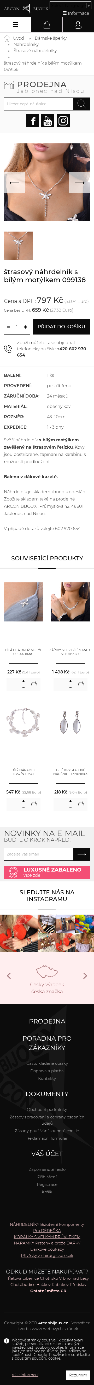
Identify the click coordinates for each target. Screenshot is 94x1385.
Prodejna (51, 87)
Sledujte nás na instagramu (47, 896)
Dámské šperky (51, 38)
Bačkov (44, 1284)
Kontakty (47, 1078)
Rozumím (78, 1375)
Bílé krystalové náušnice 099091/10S (70, 772)
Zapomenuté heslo (47, 1169)
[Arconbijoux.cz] (26, 9)
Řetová (14, 1278)
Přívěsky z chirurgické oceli (47, 1255)
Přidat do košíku (61, 327)
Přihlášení (47, 1176)
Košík (47, 1191)
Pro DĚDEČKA (47, 1230)
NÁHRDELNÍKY (24, 1224)
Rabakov (60, 1284)
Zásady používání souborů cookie (47, 1130)
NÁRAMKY (24, 1243)
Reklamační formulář (47, 1138)
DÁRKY (73, 1243)
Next (85, 978)
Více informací (25, 1375)
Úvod (18, 38)
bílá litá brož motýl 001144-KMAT (23, 652)
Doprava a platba (47, 1070)
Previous (9, 978)
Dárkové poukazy (47, 1249)
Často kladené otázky (47, 1063)
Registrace (47, 1184)
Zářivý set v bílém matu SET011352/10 (70, 652)
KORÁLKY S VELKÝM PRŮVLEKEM (47, 1236)
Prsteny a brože (50, 1243)
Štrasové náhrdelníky (35, 50)
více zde (32, 875)
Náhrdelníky (26, 44)
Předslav (78, 1284)
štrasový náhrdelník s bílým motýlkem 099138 (43, 66)
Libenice (30, 1278)
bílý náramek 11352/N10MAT (23, 772)
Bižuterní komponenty (62, 1224)
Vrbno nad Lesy (74, 1278)
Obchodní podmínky (47, 1109)
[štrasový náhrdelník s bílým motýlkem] (18, 246)
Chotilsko (49, 1278)
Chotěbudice (23, 1284)
